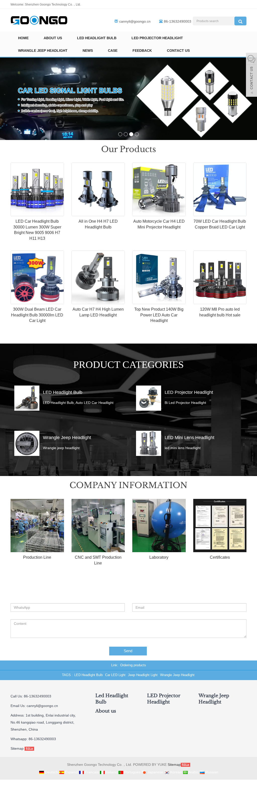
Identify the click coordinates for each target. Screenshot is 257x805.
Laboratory (158, 557)
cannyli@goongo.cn (135, 21)
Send (128, 651)
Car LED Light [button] (115, 675)
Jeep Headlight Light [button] (143, 675)
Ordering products (133, 665)
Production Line (37, 557)
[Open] (251, 75)
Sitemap (17, 748)
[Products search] (240, 21)
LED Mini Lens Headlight (189, 437)
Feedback (142, 51)
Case (112, 51)
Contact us (178, 51)
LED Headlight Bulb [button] (88, 675)
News (88, 51)
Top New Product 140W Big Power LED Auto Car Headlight (158, 315)
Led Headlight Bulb (96, 38)
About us (53, 38)
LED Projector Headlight (157, 38)
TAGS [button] (66, 675)
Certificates (220, 557)
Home (23, 38)
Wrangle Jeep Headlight (43, 51)
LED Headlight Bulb (62, 392)
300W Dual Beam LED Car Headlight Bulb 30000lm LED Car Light (37, 315)
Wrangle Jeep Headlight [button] (177, 675)
